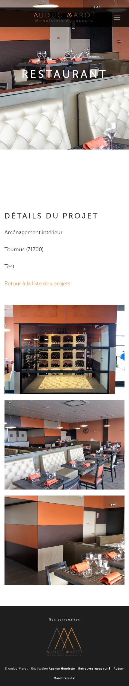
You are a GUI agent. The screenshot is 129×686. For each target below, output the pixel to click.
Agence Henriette (62, 668)
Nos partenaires (64, 619)
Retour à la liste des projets (37, 283)
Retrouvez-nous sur (93, 668)
